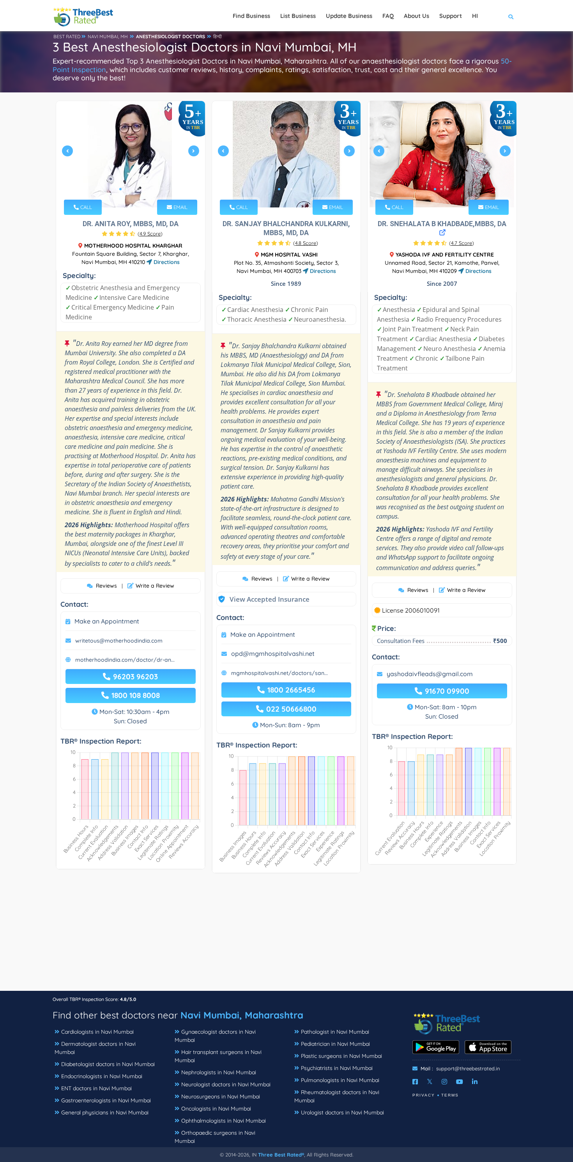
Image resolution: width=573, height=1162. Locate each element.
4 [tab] (139, 189)
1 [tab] (120, 189)
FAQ (388, 15)
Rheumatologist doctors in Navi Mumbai (336, 1096)
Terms (450, 1095)
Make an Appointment (106, 621)
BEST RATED (67, 36)
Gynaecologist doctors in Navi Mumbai (215, 1035)
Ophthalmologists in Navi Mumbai (223, 1120)
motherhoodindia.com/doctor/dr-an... (125, 659)
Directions (166, 262)
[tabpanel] (130, 154)
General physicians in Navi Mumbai (105, 1112)
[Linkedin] (475, 1081)
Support (450, 15)
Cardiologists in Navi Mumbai (97, 1031)
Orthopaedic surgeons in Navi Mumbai (215, 1136)
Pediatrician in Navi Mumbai (335, 1043)
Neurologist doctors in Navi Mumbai (226, 1084)
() (150, 233)
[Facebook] (415, 1081)
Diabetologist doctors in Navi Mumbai (108, 1064)
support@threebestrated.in (468, 1068)
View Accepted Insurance (262, 599)
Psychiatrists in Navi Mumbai (337, 1068)
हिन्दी (217, 36)
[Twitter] (430, 1081)
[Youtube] (459, 1081)
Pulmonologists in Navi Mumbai (340, 1080)
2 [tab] (127, 189)
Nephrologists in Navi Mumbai (218, 1072)
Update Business (349, 15)
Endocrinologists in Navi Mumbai (101, 1076)
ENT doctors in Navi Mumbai (96, 1088)
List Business (298, 15)
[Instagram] (444, 1081)
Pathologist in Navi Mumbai (335, 1031)
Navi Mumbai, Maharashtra (241, 1015)
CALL (85, 207)
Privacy (423, 1095)
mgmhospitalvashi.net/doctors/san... (279, 673)
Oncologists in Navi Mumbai (216, 1108)
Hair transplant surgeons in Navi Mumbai (218, 1056)
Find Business (251, 15)
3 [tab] (133, 189)
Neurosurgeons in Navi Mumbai (220, 1096)
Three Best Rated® (281, 1154)
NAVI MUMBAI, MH (108, 36)
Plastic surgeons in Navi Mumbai (341, 1055)
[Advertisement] (286, 935)
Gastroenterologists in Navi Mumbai (106, 1100)
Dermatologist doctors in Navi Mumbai (95, 1048)
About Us (416, 15)
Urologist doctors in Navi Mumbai (342, 1112)
